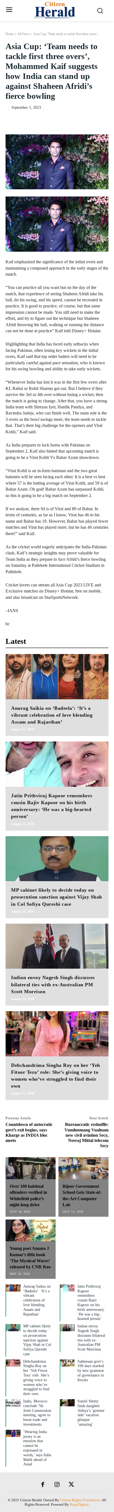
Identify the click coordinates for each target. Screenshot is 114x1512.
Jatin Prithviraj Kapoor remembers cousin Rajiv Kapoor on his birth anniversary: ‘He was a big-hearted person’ (91, 1302)
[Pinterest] (76, 118)
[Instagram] (57, 1485)
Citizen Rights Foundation (80, 1500)
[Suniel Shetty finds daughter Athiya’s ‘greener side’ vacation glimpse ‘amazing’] (67, 1402)
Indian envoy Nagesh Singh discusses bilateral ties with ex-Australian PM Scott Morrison (53, 984)
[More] (102, 118)
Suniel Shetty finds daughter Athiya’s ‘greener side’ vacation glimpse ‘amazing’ (91, 1412)
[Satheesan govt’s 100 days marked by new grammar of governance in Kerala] (67, 1363)
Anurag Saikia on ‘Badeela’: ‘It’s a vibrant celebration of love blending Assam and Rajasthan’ (51, 715)
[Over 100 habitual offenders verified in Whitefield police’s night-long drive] (31, 1168)
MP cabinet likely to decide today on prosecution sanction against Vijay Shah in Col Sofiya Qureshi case (56, 897)
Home (10, 34)
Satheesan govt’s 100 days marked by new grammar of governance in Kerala (90, 1370)
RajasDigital (79, 1504)
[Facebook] (51, 118)
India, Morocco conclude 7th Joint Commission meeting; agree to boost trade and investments (37, 1412)
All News (23, 34)
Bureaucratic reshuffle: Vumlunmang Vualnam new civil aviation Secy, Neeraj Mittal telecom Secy (86, 1135)
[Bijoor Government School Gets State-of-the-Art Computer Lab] (83, 1168)
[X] (64, 118)
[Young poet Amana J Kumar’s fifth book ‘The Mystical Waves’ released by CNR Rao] (31, 1230)
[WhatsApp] (89, 118)
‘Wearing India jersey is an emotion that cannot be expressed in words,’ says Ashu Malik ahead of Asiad (37, 1448)
